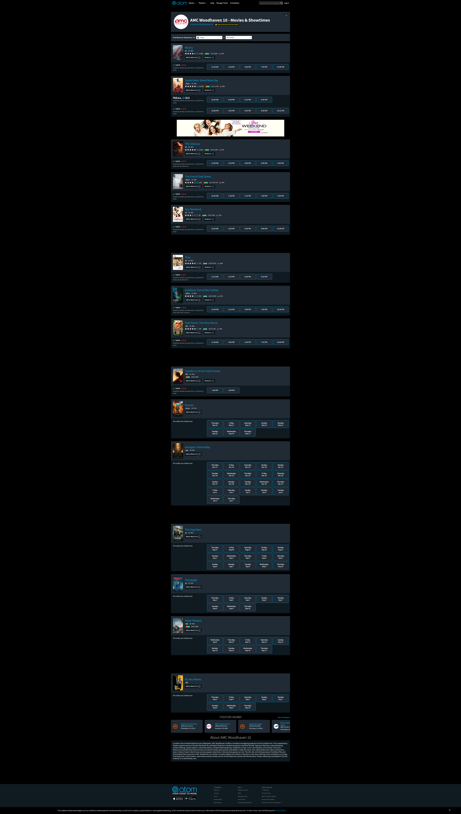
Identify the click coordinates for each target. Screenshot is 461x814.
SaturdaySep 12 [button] (247, 424)
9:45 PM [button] (264, 99)
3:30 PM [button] (231, 228)
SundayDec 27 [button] (215, 483)
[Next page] (287, 726)
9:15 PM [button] (264, 276)
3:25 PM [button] (231, 111)
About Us (217, 790)
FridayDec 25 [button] (264, 474)
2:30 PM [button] (231, 67)
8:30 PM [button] (264, 111)
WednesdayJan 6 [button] (215, 499)
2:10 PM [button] (231, 163)
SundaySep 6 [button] (215, 565)
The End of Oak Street (198, 176)
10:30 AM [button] (214, 228)
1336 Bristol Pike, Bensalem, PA (201, 24)
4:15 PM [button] (248, 196)
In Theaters (265, 790)
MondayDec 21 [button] (281, 466)
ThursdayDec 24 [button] (247, 474)
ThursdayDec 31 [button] (280, 483)
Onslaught (191, 580)
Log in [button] (286, 3)
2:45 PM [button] (231, 99)
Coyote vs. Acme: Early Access (202, 371)
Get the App (217, 803)
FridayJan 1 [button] (214, 491)
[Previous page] (174, 726)
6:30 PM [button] (248, 276)
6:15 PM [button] (248, 99)
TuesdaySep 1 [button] (215, 557)
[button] (286, 15)
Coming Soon (266, 793)
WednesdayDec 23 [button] (231, 474)
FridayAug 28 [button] (231, 548)
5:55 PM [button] (248, 228)
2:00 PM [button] (231, 342)
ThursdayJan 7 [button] (231, 499)
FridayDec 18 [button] (231, 466)
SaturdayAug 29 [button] (247, 548)
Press (215, 796)
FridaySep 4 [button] (264, 557)
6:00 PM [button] (264, 163)
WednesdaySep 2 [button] (231, 557)
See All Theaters (284, 717)
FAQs (239, 793)
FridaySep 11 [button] (231, 424)
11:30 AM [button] (214, 342)
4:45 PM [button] (248, 342)
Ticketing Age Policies (245, 803)
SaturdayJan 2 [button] (231, 491)
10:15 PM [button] (280, 111)
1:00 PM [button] (215, 390)
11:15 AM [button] (214, 276)
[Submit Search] (281, 3)
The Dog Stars (193, 529)
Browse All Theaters (268, 799)
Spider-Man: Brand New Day (201, 80)
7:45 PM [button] (264, 309)
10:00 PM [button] (280, 67)
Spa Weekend (193, 209)
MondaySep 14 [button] (281, 424)
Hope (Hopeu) (193, 620)
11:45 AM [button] (214, 67)
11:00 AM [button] (214, 163)
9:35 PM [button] (281, 196)
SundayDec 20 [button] (264, 466)
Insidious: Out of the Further (201, 290)
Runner (189, 405)
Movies (191, 3)
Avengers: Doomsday (197, 447)
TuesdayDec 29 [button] (248, 483)
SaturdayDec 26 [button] (280, 474)
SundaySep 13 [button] (264, 424)
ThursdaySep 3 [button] (247, 557)
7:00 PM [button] (264, 196)
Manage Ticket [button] (222, 3)
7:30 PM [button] (264, 67)
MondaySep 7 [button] (231, 565)
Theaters (202, 3)
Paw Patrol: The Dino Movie (201, 323)
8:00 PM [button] (264, 228)
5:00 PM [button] (248, 67)
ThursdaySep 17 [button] (247, 432)
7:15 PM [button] (264, 342)
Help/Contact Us (243, 790)
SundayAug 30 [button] (264, 548)
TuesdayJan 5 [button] (281, 491)
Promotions (241, 799)
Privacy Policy (280, 810)
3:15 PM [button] (231, 276)
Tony (188, 257)
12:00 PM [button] (214, 111)
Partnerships (218, 799)
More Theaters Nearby (269, 796)
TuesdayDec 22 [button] (215, 474)
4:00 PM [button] (248, 163)
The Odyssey (192, 144)
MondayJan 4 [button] (264, 491)
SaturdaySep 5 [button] (280, 557)
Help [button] (212, 3)
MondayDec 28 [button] (231, 483)
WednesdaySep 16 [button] (231, 432)
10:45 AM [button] (214, 99)
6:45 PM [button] (248, 111)
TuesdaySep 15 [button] (215, 432)
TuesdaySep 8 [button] (248, 565)
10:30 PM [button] (280, 228)
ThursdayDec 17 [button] (214, 466)
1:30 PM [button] (231, 196)
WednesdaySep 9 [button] (264, 565)
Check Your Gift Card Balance (271, 803)
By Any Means (193, 679)
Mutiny (189, 47)
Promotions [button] (234, 3)
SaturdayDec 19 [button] (247, 466)
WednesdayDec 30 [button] (264, 483)
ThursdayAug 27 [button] (214, 548)
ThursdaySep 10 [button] (214, 424)
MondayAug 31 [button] (281, 548)
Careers (216, 793)
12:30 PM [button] (214, 309)
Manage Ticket (242, 796)
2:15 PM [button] (231, 309)
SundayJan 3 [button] (248, 491)
